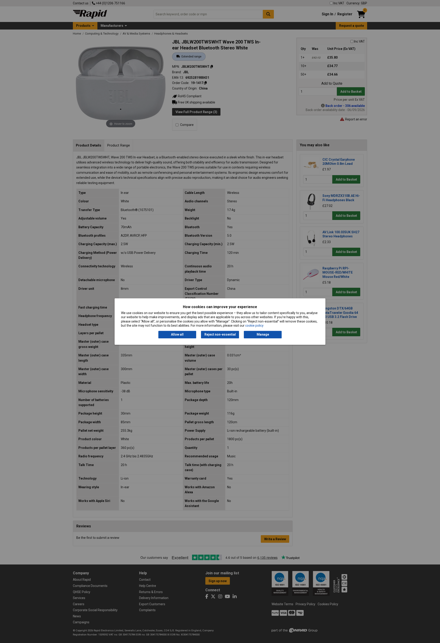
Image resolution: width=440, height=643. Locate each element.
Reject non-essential (220, 334)
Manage (263, 334)
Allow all (177, 334)
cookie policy (254, 325)
